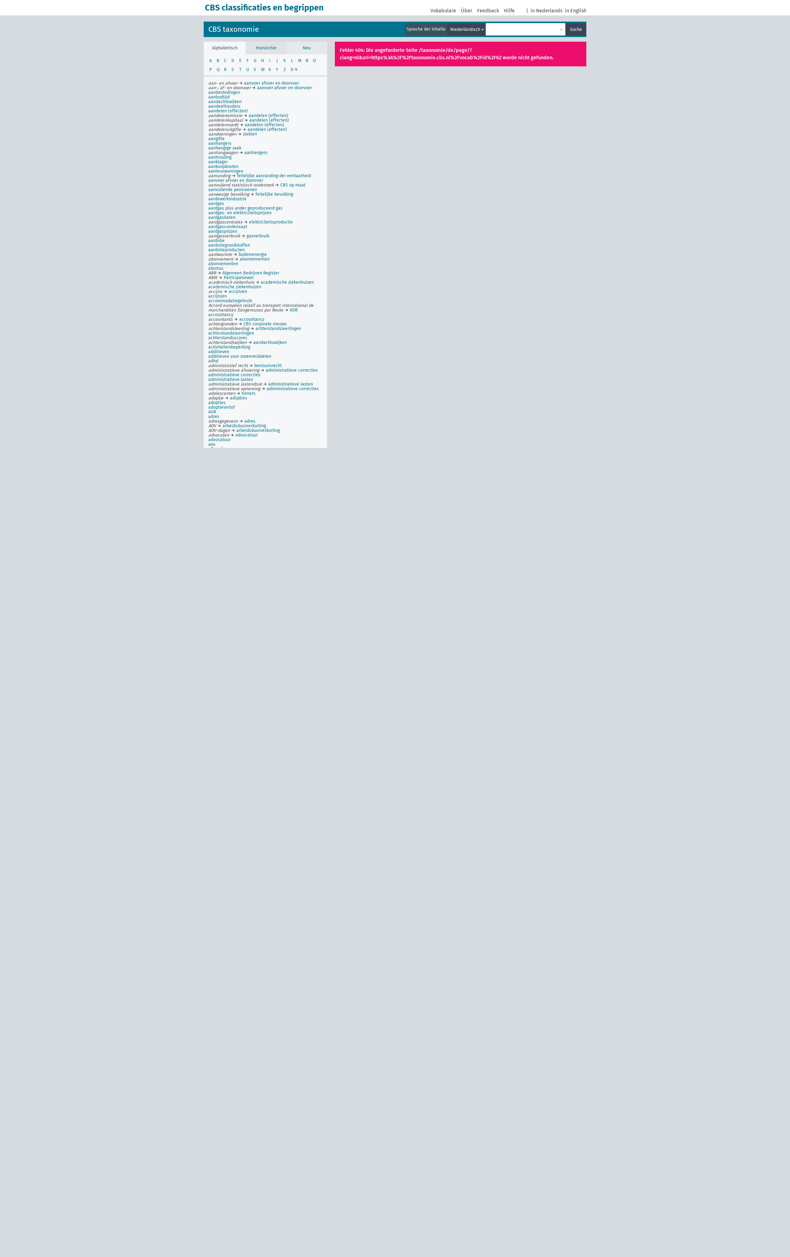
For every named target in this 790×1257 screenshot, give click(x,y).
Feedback (488, 11)
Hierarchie (266, 48)
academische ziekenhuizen (234, 287)
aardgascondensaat (227, 226)
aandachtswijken (225, 101)
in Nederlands (546, 11)
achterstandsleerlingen (231, 333)
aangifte (216, 138)
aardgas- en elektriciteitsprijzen (240, 212)
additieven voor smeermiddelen (239, 356)
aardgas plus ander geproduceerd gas (245, 208)
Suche (576, 29)
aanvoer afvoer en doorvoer (235, 180)
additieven (218, 351)
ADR (212, 412)
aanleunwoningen (225, 171)
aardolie (216, 240)
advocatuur (219, 439)
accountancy (220, 314)
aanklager (218, 162)
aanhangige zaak (224, 148)
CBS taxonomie (233, 29)
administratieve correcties (234, 375)
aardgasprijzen (222, 231)
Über (466, 11)
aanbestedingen (224, 92)
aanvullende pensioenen (232, 189)
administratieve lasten (230, 379)
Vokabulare (443, 11)
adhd (213, 361)
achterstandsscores (227, 337)
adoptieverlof (221, 407)
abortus (215, 268)
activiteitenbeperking (229, 347)
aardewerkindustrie (227, 199)
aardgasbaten (221, 217)
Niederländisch (465, 29)
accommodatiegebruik (230, 300)
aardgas (216, 203)
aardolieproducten (226, 250)
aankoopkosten (223, 166)
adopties (217, 402)
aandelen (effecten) (228, 111)
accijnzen (217, 296)
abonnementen (223, 263)
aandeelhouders (224, 106)
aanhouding (219, 157)
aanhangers (219, 143)
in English (575, 11)
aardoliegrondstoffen (229, 245)
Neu (307, 48)
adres (213, 416)
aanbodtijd (219, 97)
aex (211, 444)
